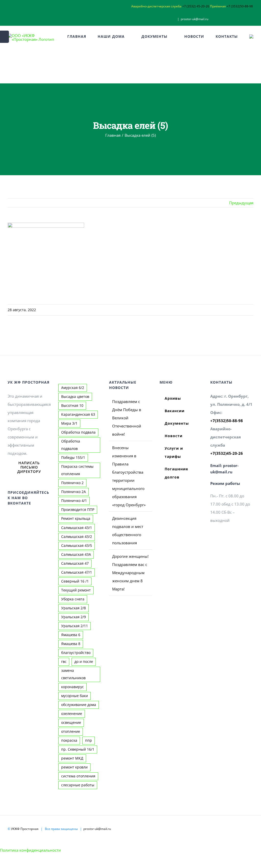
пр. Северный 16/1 (77, 749)
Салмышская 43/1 (76, 527)
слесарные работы (77, 785)
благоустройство (75, 652)
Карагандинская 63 (78, 414)
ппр (88, 740)
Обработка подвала (78, 432)
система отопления (78, 776)
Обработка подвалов (70, 445)
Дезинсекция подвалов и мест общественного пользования (127, 530)
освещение (71, 722)
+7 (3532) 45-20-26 (195, 6)
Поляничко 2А (73, 491)
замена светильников (73, 674)
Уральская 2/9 (73, 617)
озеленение (71, 713)
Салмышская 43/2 (76, 536)
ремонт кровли (74, 767)
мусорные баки (74, 695)
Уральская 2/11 (74, 626)
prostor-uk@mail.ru (194, 19)
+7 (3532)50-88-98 (240, 6)
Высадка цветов (75, 396)
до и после (83, 661)
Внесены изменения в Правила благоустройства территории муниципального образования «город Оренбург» (129, 476)
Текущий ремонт (76, 590)
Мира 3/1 (69, 423)
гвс (64, 661)
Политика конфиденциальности (30, 850)
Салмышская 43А (76, 554)
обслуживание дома (78, 704)
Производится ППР (77, 509)
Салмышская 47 (75, 563)
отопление (70, 731)
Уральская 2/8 (73, 608)
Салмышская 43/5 (76, 545)
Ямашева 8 (70, 643)
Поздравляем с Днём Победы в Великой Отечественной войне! (126, 418)
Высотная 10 (72, 405)
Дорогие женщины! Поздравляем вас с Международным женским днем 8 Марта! (130, 572)
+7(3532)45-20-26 (226, 453)
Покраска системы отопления (77, 470)
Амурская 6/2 (72, 387)
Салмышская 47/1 (76, 572)
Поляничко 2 (72, 483)
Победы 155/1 (73, 457)
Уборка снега (72, 599)
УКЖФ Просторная (24, 829)
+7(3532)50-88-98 (226, 420)
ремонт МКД (72, 758)
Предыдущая (241, 202)
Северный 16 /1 (75, 581)
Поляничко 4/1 (74, 500)
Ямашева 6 (70, 635)
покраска (69, 740)
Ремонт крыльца (75, 518)
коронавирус (72, 687)
